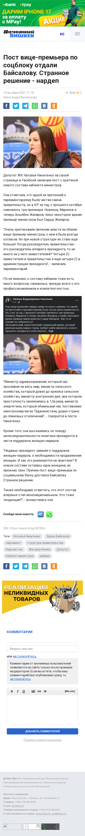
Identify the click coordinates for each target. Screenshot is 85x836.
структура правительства (45, 542)
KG (62, 34)
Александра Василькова (20, 97)
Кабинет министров (19, 556)
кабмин (45, 556)
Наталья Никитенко (26, 536)
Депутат (63, 549)
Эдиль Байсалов (57, 536)
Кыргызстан (14, 549)
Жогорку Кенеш (39, 549)
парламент (13, 542)
